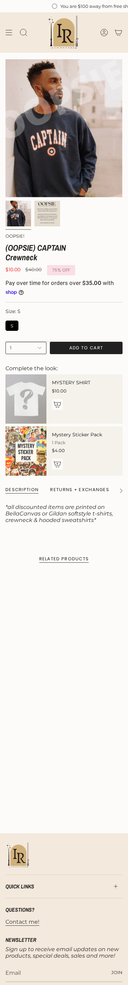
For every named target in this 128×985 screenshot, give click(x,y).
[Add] (57, 404)
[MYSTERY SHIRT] (25, 399)
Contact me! (22, 922)
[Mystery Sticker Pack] (25, 451)
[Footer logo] (18, 855)
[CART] (118, 32)
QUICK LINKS (19, 886)
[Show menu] (9, 32)
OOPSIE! (14, 236)
